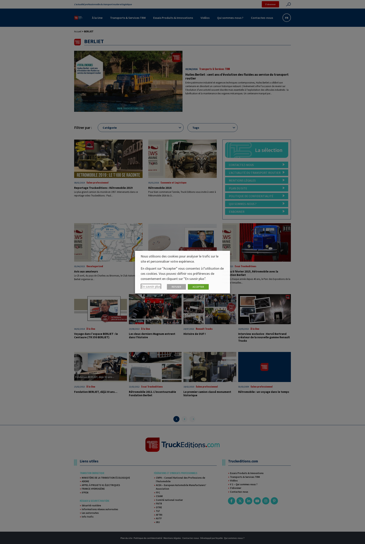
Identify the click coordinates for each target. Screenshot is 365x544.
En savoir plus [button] (151, 286)
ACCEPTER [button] (198, 286)
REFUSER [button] (176, 286)
